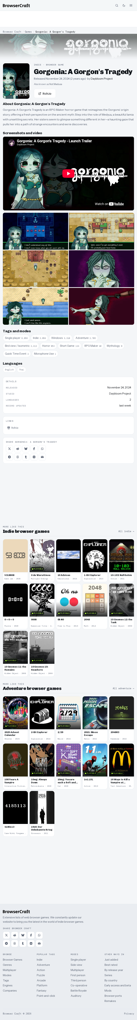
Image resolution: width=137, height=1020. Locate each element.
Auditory (76, 995)
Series (108, 975)
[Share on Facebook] (34, 448)
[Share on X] (9, 448)
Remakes (110, 1001)
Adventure (43, 965)
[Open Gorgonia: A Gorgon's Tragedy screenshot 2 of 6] (101, 231)
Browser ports (113, 995)
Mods (108, 990)
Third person (78, 980)
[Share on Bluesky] (25, 448)
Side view (76, 965)
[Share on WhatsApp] (42, 448)
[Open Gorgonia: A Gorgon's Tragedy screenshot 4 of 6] (101, 268)
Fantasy (41, 990)
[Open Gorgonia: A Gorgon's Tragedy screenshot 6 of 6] (101, 306)
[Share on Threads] (17, 457)
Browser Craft (12, 31)
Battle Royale (79, 990)
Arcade (41, 980)
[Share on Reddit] (17, 448)
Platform (42, 985)
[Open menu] (131, 5)
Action (41, 970)
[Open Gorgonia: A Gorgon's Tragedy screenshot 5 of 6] (35, 306)
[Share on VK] (34, 457)
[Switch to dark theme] (124, 5)
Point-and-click (46, 995)
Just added (111, 959)
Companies (10, 990)
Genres (7, 965)
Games (28, 31)
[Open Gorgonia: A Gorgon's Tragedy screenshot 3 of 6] (35, 268)
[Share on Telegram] (9, 457)
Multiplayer (9, 970)
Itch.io (47, 93)
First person (78, 975)
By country (111, 980)
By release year (114, 970)
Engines (7, 985)
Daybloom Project (102, 78)
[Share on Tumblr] (25, 457)
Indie (39, 959)
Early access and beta (118, 985)
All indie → (126, 531)
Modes (7, 975)
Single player (78, 959)
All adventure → (123, 688)
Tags (6, 980)
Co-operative (79, 985)
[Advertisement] (68, 19)
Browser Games (12, 959)
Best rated (111, 965)
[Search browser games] (116, 5)
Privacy (129, 1013)
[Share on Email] (42, 457)
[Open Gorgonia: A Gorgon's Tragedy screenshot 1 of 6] (35, 231)
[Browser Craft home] (16, 5)
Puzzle (41, 975)
